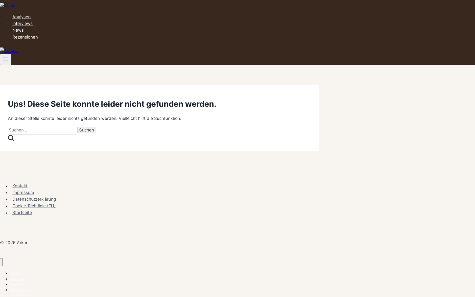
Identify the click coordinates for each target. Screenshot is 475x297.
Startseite (22, 212)
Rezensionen (25, 37)
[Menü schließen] (1, 262)
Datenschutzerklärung (34, 199)
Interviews (22, 23)
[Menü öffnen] (5, 59)
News (18, 30)
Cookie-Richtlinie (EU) (34, 205)
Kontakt (19, 185)
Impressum (23, 192)
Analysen (21, 16)
